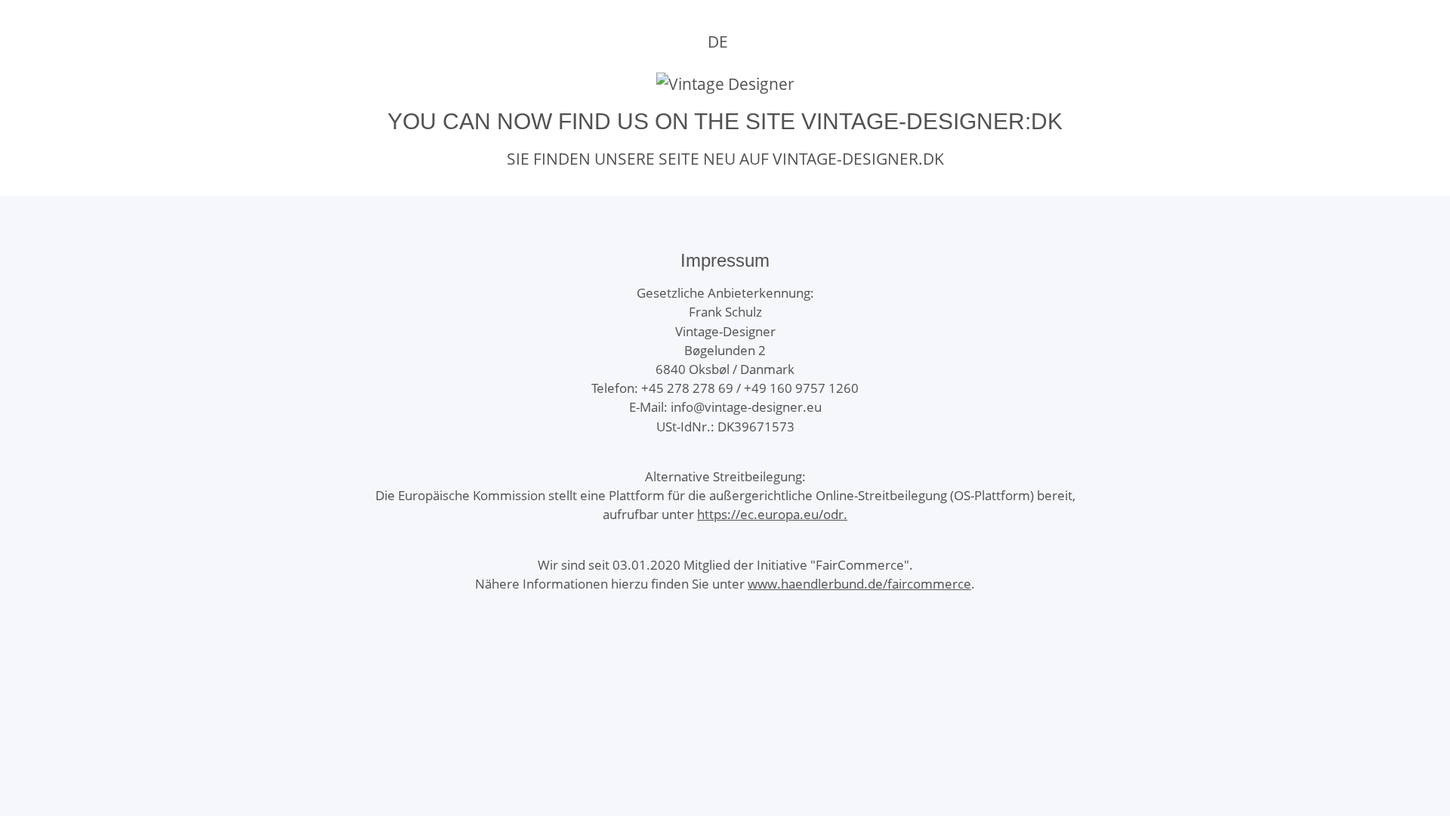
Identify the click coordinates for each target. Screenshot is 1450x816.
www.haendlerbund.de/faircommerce (859, 583)
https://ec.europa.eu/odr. (772, 514)
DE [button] (718, 41)
